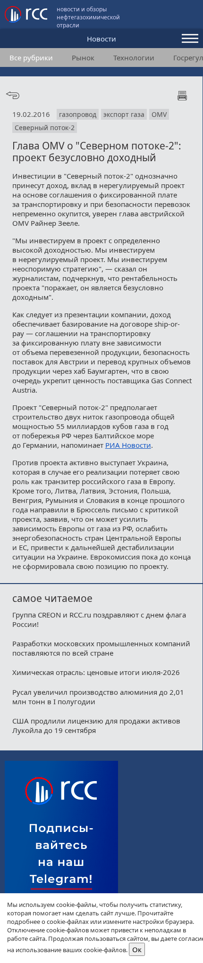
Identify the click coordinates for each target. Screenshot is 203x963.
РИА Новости (128, 445)
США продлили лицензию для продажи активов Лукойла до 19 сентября (96, 725)
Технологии (133, 57)
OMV (159, 114)
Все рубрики (31, 57)
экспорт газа (123, 114)
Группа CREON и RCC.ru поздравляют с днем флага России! (99, 619)
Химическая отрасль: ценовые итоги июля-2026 (96, 672)
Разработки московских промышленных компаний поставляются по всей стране (101, 648)
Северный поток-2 (45, 127)
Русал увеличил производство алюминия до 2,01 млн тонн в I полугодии (98, 696)
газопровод (77, 114)
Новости (101, 38)
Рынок (83, 57)
